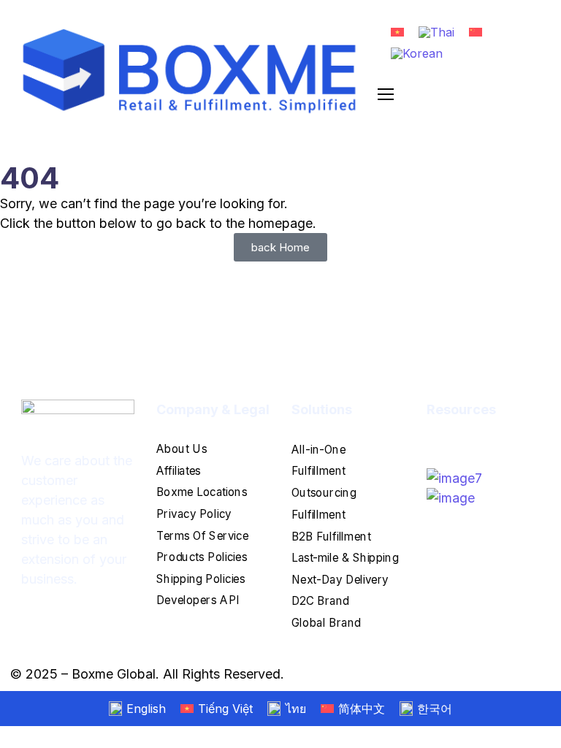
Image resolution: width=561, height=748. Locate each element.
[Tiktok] (448, 443)
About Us (181, 449)
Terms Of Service (202, 535)
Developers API (198, 600)
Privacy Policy (194, 514)
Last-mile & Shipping (344, 558)
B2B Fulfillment (330, 536)
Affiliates (178, 470)
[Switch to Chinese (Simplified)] (475, 31)
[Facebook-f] (432, 443)
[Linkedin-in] (463, 443)
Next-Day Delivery (340, 579)
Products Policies (201, 557)
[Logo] (190, 71)
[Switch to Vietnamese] (397, 31)
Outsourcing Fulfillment (323, 504)
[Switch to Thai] (436, 31)
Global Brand (326, 622)
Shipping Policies (200, 578)
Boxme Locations (201, 492)
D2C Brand (320, 601)
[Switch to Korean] (416, 53)
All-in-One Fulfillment (318, 460)
